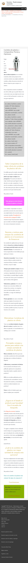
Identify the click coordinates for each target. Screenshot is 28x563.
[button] (22, 8)
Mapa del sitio (4, 518)
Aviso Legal (3, 521)
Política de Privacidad (5, 519)
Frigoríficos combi (4, 553)
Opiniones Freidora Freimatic (7, 557)
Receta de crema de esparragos (7, 541)
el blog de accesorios (10, 411)
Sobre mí (3, 526)
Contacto (3, 525)
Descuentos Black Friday (6, 547)
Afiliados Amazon (4, 523)
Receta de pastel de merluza (6, 531)
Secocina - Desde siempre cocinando (14, 3)
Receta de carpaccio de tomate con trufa (9, 535)
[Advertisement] (14, 32)
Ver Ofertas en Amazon (14, 496)
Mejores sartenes (4, 550)
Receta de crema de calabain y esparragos (9, 538)
